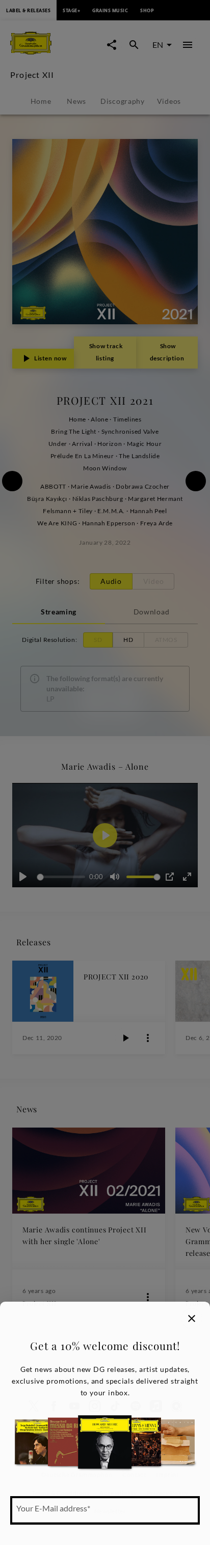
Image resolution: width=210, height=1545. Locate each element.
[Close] (191, 1318)
